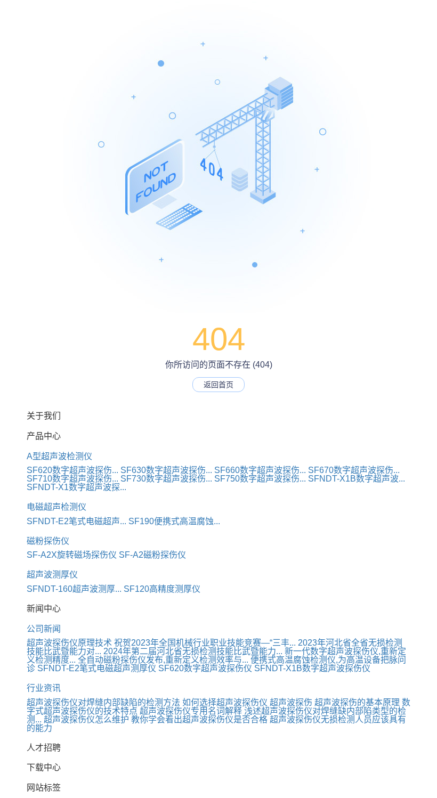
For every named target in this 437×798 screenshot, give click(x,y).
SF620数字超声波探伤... (72, 470)
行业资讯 (44, 688)
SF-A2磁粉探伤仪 (152, 554)
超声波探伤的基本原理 (357, 702)
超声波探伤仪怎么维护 (86, 719)
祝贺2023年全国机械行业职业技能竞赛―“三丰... (205, 642)
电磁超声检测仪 (56, 506)
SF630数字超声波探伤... (166, 470)
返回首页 (218, 384)
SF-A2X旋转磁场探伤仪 (72, 554)
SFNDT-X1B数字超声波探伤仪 (312, 668)
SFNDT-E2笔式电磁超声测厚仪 (96, 668)
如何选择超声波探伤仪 (225, 702)
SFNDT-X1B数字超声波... (356, 478)
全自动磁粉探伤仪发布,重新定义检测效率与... (163, 659)
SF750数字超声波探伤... (260, 478)
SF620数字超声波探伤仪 (205, 668)
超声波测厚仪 (52, 574)
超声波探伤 (291, 702)
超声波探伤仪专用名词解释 (191, 710)
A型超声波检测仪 (59, 456)
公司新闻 (44, 628)
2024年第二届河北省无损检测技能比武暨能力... (192, 651)
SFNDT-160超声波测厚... (74, 588)
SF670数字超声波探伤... (354, 470)
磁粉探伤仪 (48, 540)
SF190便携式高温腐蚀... (174, 521)
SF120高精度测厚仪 (162, 588)
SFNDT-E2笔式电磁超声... (76, 521)
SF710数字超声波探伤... (72, 478)
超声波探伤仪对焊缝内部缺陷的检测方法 (103, 702)
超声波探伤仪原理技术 (69, 642)
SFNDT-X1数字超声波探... (76, 487)
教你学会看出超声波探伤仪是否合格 (199, 719)
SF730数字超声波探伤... (166, 478)
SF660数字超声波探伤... (260, 470)
